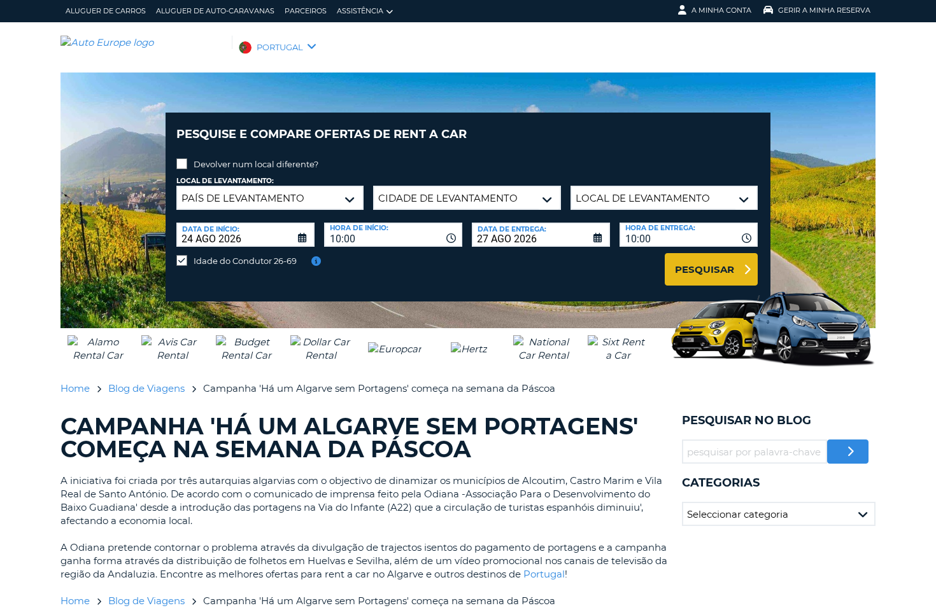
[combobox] (393, 234)
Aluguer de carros (106, 10)
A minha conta (721, 10)
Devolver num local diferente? (256, 164)
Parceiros (306, 10)
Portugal (544, 574)
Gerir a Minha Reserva (824, 10)
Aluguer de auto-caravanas (215, 10)
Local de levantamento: (225, 181)
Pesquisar (704, 269)
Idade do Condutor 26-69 (245, 261)
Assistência (360, 10)
